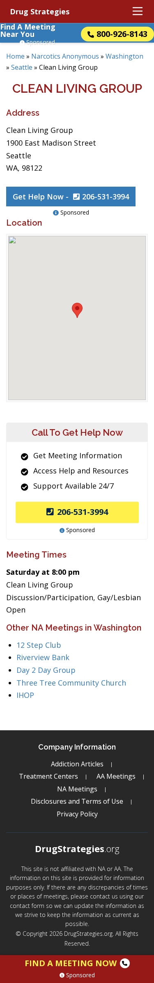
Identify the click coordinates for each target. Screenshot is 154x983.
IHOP (25, 695)
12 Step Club (38, 645)
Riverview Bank (42, 657)
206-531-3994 (82, 511)
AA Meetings (116, 776)
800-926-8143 (122, 33)
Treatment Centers (48, 776)
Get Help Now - (71, 196)
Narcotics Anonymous (65, 56)
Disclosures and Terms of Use (77, 801)
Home (15, 56)
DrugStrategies (77, 848)
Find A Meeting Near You (27, 30)
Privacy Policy (77, 813)
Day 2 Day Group (46, 670)
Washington (124, 56)
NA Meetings (77, 788)
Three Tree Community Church (71, 683)
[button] (77, 310)
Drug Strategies (39, 11)
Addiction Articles (77, 763)
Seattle (21, 67)
